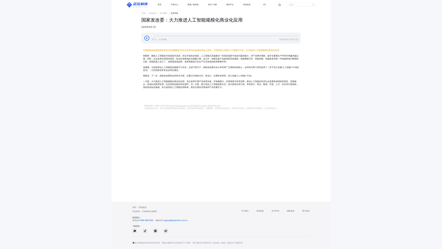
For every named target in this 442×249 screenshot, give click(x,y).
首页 (159, 4)
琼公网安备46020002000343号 (147, 243)
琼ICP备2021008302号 (202, 243)
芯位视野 (163, 13)
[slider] (153, 36)
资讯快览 (246, 4)
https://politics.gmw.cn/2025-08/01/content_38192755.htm (195, 105)
